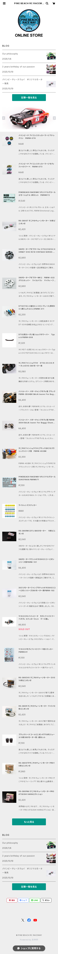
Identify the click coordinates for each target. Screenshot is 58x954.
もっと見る (29, 821)
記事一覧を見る (29, 97)
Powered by (26, 940)
